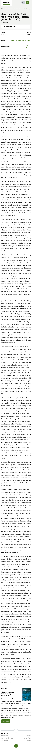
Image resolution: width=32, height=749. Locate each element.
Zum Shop (6, 721)
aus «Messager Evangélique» (21, 40)
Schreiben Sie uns (7, 738)
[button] (23, 2)
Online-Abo (27, 738)
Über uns (28, 736)
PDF (27, 47)
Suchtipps (4, 740)
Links (29, 740)
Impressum (4, 736)
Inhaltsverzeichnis (10, 26)
